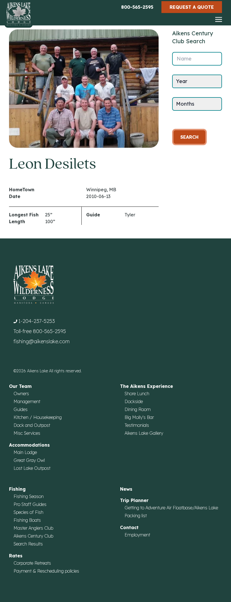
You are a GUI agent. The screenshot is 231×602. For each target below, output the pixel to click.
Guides (21, 409)
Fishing (17, 489)
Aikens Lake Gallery (144, 433)
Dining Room (138, 409)
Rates (16, 555)
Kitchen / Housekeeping (38, 417)
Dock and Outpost (32, 425)
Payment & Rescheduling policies (46, 571)
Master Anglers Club (33, 528)
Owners (21, 393)
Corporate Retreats (32, 563)
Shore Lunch (137, 393)
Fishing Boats (27, 520)
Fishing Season (29, 496)
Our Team (20, 386)
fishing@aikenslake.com (42, 341)
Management (27, 401)
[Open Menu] (218, 19)
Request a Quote (192, 7)
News (126, 489)
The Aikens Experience (146, 386)
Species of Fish (28, 512)
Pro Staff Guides (30, 504)
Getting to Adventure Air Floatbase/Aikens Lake (171, 507)
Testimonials (137, 425)
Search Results (28, 544)
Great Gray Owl (29, 460)
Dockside (134, 401)
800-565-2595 (137, 7)
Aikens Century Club (33, 536)
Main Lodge (25, 452)
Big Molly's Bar (139, 417)
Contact (129, 527)
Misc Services (27, 433)
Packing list (136, 515)
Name (184, 58)
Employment (137, 535)
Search (189, 137)
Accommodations (29, 445)
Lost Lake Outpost (32, 468)
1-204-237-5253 (36, 321)
